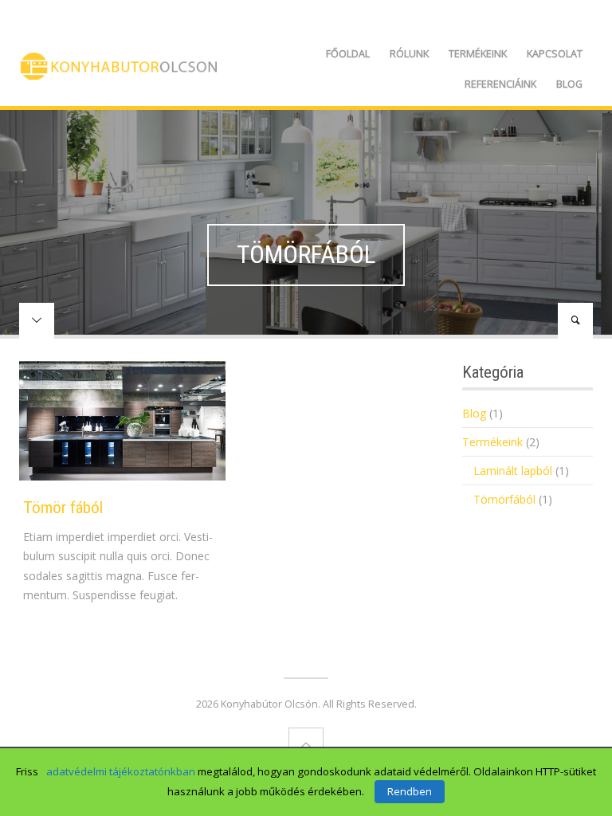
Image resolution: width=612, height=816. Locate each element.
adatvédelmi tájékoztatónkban (120, 771)
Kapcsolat (555, 54)
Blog (569, 84)
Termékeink (478, 54)
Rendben (409, 791)
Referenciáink (500, 84)
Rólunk (409, 54)
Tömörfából (504, 499)
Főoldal (348, 54)
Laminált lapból (512, 470)
